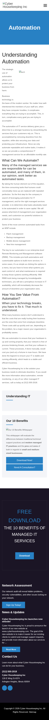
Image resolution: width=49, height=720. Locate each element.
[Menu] (45, 5)
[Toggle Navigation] (8, 405)
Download (24, 556)
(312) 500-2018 (9, 671)
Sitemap (32, 712)
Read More (11, 649)
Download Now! (24, 460)
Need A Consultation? (24, 467)
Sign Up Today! (13, 605)
